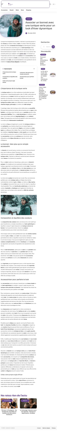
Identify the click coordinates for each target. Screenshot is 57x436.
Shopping (43, 54)
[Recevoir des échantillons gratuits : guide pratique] (53, 59)
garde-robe (23, 53)
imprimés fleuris (20, 116)
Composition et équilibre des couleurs (10, 77)
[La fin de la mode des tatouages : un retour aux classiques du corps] (53, 75)
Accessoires (7, 400)
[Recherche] (50, 4)
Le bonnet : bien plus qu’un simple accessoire (26, 73)
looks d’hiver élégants (13, 61)
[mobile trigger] (2, 4)
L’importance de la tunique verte (9, 72)
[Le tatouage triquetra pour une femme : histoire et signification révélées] (28, 403)
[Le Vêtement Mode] (10, 4)
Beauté (25, 400)
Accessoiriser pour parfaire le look (27, 77)
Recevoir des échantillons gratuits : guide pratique (44, 61)
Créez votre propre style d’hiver (9, 81)
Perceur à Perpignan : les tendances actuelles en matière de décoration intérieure (9, 412)
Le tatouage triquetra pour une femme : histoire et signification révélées (28, 411)
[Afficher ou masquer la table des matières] (23, 69)
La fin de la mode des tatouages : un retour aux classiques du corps (44, 76)
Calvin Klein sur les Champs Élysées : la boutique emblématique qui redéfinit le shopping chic (43, 93)
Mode (29, 18)
